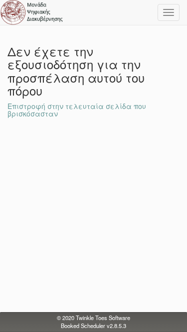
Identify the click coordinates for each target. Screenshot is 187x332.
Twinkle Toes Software (103, 318)
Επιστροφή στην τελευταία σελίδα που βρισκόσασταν (76, 109)
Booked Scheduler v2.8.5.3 (93, 326)
